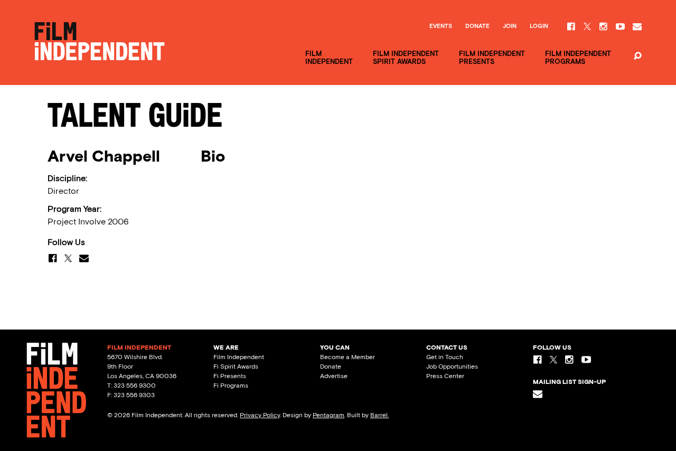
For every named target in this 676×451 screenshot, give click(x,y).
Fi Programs (230, 385)
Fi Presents (229, 376)
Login (539, 26)
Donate (477, 26)
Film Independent (238, 357)
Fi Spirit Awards (235, 366)
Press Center (445, 376)
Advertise (334, 376)
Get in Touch (444, 357)
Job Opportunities (452, 366)
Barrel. (379, 415)
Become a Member (347, 357)
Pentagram (328, 415)
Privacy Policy (260, 415)
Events (440, 26)
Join (510, 26)
